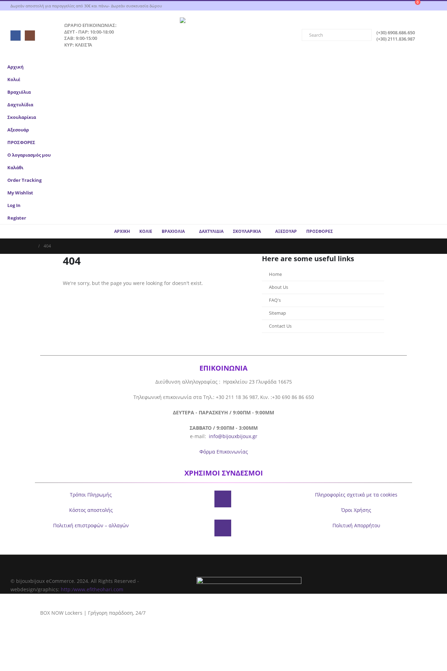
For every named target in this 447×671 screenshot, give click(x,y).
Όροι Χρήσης (356, 510)
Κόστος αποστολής (91, 510)
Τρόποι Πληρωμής (91, 494)
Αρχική (15, 67)
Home (275, 274)
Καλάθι (15, 168)
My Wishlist (20, 193)
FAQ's (275, 300)
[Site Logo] (223, 35)
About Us (278, 287)
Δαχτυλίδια (20, 105)
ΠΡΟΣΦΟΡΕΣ (21, 142)
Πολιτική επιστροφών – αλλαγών (91, 525)
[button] (435, 102)
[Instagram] (30, 35)
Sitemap (277, 313)
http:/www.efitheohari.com (92, 589)
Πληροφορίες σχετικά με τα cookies (356, 494)
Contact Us (280, 326)
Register (16, 218)
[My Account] (434, 6)
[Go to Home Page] (32, 246)
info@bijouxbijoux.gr (233, 436)
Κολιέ (13, 80)
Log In (14, 205)
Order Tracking (24, 180)
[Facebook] (15, 35)
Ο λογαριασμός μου (29, 155)
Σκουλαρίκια (21, 117)
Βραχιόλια (19, 92)
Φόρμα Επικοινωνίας (223, 451)
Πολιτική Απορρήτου (356, 525)
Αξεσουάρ (18, 130)
